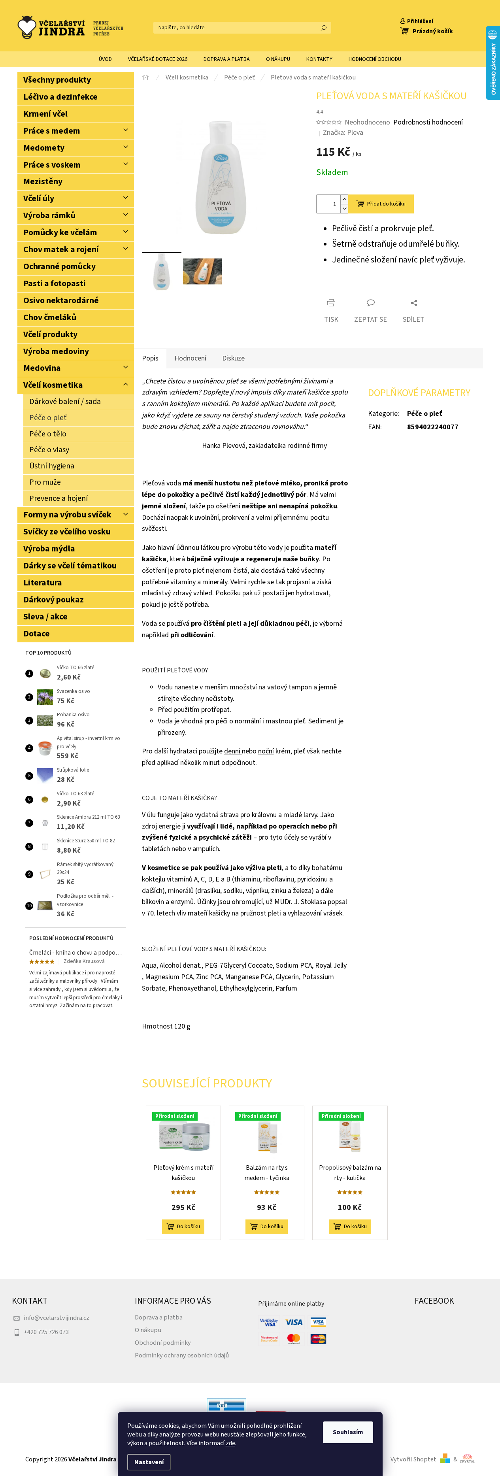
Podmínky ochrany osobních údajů (182, 1355)
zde (230, 1443)
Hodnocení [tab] (190, 358)
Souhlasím (348, 1432)
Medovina (42, 368)
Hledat (323, 28)
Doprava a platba (159, 1317)
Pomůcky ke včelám (60, 232)
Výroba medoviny (56, 351)
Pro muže (45, 482)
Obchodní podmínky (163, 1342)
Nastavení (149, 1462)
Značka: (343, 133)
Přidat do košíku (386, 204)
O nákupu (148, 1329)
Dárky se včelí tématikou (70, 566)
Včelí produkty (50, 334)
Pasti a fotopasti (54, 283)
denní (233, 751)
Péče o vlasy (49, 449)
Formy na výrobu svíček (67, 515)
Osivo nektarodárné (61, 300)
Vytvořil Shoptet (413, 1459)
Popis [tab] (150, 358)
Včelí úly (38, 199)
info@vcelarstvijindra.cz (56, 1317)
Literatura (42, 583)
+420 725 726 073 (46, 1331)
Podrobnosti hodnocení (428, 122)
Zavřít (362, 289)
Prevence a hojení (58, 498)
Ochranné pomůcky (59, 266)
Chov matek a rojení (61, 249)
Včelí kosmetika (53, 385)
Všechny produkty (57, 80)
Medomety (43, 148)
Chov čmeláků (49, 317)
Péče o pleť (48, 417)
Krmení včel (45, 114)
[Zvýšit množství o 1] (344, 199)
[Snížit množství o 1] (344, 208)
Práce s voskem (52, 165)
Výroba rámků (49, 216)
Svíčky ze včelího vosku (67, 532)
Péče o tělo (47, 434)
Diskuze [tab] (233, 358)
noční (266, 751)
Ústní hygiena (51, 466)
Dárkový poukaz (53, 600)
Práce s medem (51, 131)
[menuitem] (105, 59)
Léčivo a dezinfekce (60, 97)
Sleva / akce (45, 617)
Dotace (36, 634)
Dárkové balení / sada (65, 401)
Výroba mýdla (49, 549)
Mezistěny (42, 182)
